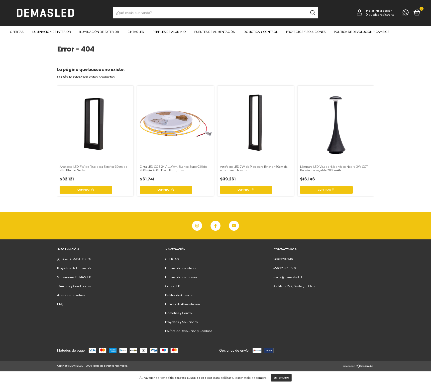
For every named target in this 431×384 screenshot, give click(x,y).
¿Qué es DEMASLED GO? (74, 259)
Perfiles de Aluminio (169, 32)
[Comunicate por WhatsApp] (405, 13)
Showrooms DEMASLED (74, 277)
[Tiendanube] (358, 366)
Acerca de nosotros (71, 295)
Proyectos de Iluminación (75, 268)
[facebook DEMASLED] (215, 226)
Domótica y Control (261, 32)
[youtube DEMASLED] (234, 226)
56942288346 (283, 259)
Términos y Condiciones (74, 286)
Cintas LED (135, 32)
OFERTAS (16, 32)
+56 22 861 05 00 (285, 268)
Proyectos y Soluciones (305, 32)
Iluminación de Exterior (99, 32)
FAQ (60, 304)
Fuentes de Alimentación (214, 32)
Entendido (281, 378)
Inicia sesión (383, 11)
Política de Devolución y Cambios (361, 32)
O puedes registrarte (379, 15)
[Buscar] (312, 12)
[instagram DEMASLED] (197, 226)
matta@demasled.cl (287, 277)
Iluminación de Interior (51, 32)
